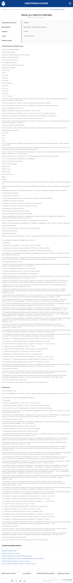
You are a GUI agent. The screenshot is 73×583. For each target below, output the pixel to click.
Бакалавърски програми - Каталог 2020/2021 (14, 9)
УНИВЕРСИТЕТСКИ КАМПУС (46, 574)
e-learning (27, 574)
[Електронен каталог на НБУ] (3, 3)
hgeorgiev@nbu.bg (29, 36)
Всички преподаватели (37, 18)
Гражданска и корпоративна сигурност (38, 9)
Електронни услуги (8, 574)
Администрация (63, 574)
